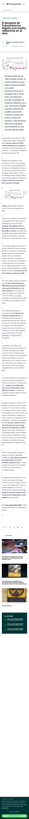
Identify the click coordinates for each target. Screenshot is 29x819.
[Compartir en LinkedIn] (18, 527)
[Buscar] (24, 4)
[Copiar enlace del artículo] (21, 527)
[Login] (21, 4)
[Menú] (3, 4)
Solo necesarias (14, 811)
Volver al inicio (7, 10)
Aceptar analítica (14, 815)
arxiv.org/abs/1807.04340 (13, 505)
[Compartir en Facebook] (10, 527)
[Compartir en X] (14, 527)
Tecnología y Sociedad (10, 18)
